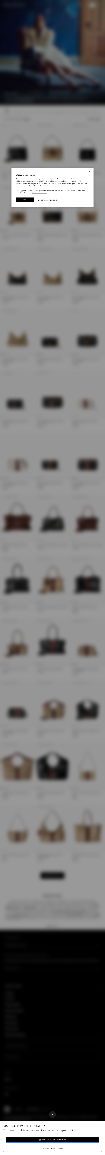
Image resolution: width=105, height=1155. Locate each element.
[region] (52, 187)
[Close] (52, 1114)
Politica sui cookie (39, 193)
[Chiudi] (90, 171)
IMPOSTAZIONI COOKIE (48, 200)
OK (24, 200)
